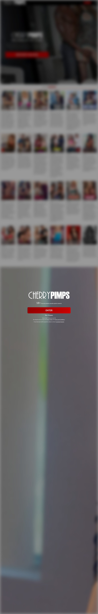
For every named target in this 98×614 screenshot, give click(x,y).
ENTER (49, 310)
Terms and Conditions (60, 319)
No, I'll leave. (49, 315)
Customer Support (60, 321)
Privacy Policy (50, 319)
